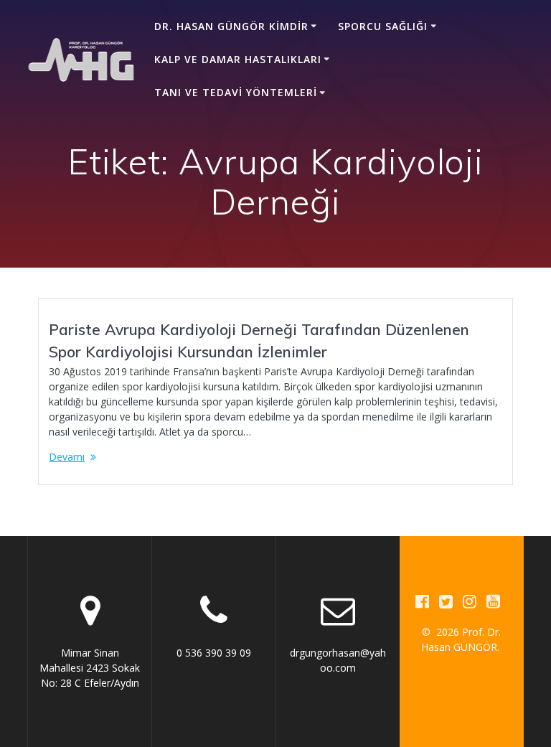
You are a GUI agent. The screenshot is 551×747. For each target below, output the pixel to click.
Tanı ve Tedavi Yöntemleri (235, 92)
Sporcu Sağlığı (383, 26)
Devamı (67, 457)
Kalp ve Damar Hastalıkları (237, 59)
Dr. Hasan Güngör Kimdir (231, 26)
